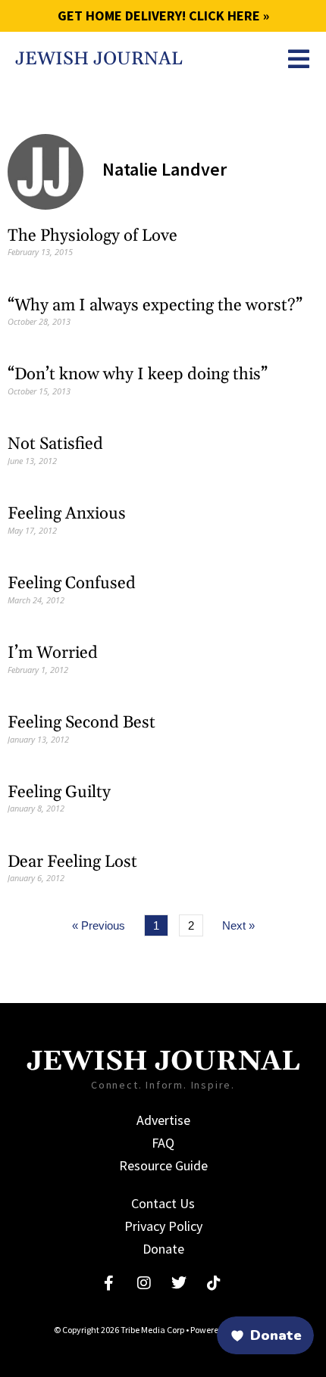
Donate (163, 1248)
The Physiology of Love (92, 236)
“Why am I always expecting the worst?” (155, 305)
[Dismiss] (69, 1259)
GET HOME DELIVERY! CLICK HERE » (163, 15)
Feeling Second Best (81, 723)
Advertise (163, 1120)
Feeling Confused (72, 583)
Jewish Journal (99, 59)
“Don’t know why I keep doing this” (138, 374)
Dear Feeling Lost (72, 862)
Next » (238, 925)
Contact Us (163, 1203)
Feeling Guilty (59, 792)
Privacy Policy (163, 1226)
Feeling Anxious (67, 514)
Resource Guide (163, 1165)
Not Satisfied (55, 444)
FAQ (163, 1142)
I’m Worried (53, 653)
